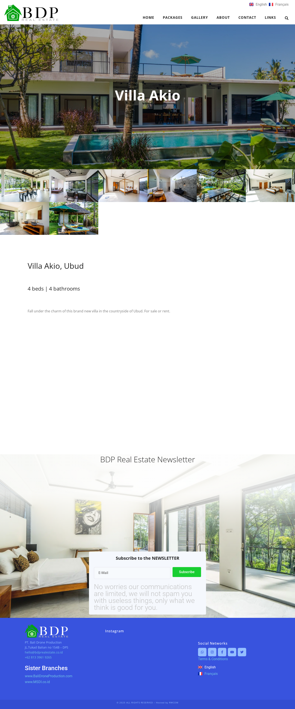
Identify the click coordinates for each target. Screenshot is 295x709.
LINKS (270, 17)
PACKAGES (172, 17)
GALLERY (199, 17)
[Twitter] (242, 652)
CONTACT (247, 17)
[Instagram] (212, 652)
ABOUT (223, 17)
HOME (148, 17)
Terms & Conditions (213, 659)
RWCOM (173, 702)
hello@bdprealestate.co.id (44, 652)
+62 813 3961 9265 (38, 657)
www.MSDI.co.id (37, 682)
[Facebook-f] (222, 652)
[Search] (287, 18)
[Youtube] (232, 652)
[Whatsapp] (202, 652)
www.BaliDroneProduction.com (48, 676)
